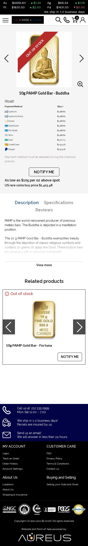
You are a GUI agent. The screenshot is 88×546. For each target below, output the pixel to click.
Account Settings (12, 468)
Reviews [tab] (44, 209)
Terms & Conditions (58, 463)
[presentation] (9, 326)
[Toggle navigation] (6, 20)
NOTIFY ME (44, 172)
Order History (10, 463)
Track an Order (11, 458)
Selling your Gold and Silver (62, 484)
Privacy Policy (54, 458)
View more (44, 265)
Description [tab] (27, 202)
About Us (8, 489)
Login (6, 453)
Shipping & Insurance (15, 494)
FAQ (49, 453)
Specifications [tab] (58, 202)
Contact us (53, 468)
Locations (8, 484)
